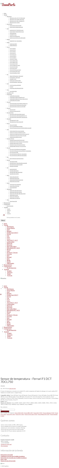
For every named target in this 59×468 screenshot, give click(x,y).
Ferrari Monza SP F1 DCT (43, 414)
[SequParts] (29, 6)
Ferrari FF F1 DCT (20, 414)
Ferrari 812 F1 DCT (37, 413)
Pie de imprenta (4, 446)
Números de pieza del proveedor (8, 461)
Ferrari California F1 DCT (48, 413)
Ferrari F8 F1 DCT (11, 414)
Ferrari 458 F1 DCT (19, 413)
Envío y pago (4, 459)
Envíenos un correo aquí (6, 444)
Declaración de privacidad (7, 454)
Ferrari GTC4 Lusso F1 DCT (31, 414)
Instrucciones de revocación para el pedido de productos (14, 457)
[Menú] (1, 288)
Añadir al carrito (5, 411)
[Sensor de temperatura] (18, 374)
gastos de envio (12, 388)
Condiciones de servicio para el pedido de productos (13, 456)
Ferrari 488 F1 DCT (28, 413)
